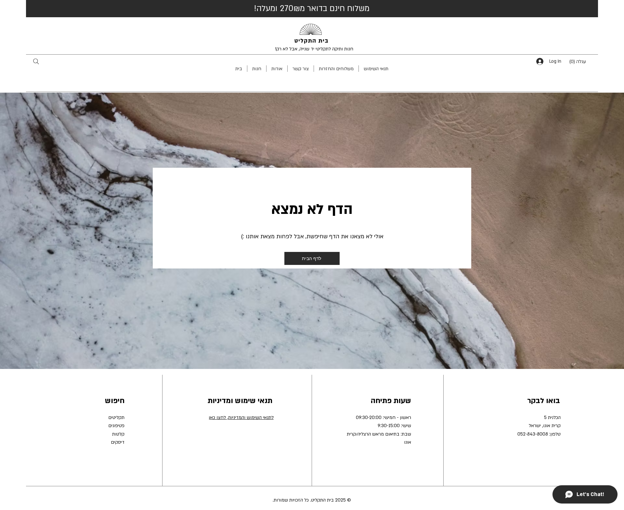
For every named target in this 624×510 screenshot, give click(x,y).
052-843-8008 (532, 434)
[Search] (36, 61)
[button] (582, 61)
